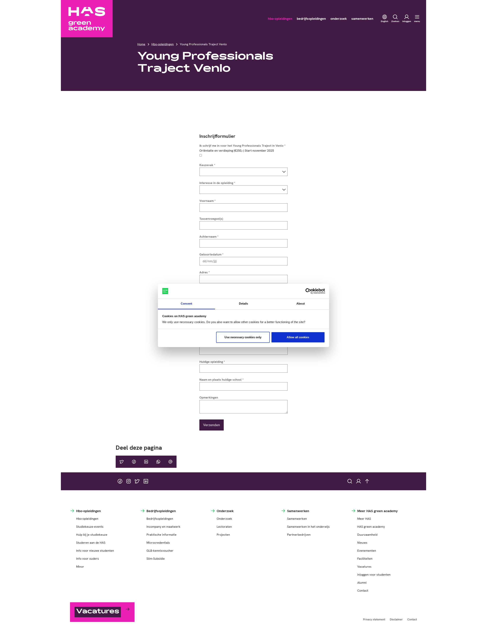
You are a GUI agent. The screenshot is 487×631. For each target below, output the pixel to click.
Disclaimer (396, 619)
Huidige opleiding (212, 362)
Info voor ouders (87, 559)
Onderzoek (224, 519)
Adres (204, 272)
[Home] (87, 18)
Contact (362, 591)
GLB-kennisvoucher (159, 551)
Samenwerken (297, 519)
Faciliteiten (364, 559)
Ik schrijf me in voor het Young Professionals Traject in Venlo (242, 146)
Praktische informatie (161, 535)
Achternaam (208, 237)
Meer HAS (364, 519)
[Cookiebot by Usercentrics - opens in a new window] (308, 291)
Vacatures (364, 567)
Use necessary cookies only (242, 337)
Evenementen (366, 551)
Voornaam (207, 201)
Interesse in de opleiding (217, 183)
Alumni (362, 583)
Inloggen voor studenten (374, 575)
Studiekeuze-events (89, 527)
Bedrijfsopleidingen (159, 519)
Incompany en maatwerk (163, 527)
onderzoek (338, 18)
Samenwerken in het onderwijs (308, 527)
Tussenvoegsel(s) (211, 219)
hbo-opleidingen (280, 18)
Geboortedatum (211, 254)
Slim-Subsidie (155, 559)
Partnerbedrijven (299, 535)
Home (141, 44)
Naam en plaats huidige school (221, 380)
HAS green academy (371, 527)
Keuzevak (207, 165)
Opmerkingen (208, 397)
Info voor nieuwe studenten (95, 551)
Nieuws (362, 543)
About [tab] (300, 303)
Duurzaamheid (367, 535)
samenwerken (362, 18)
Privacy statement (374, 619)
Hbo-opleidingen (162, 44)
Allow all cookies (298, 337)
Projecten (223, 535)
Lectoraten (224, 527)
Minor (80, 567)
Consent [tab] (186, 303)
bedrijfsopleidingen (311, 18)
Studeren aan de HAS (90, 543)
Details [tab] (243, 303)
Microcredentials (158, 543)
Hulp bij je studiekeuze (91, 535)
